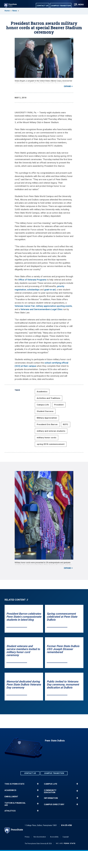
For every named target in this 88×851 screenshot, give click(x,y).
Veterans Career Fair (25, 306)
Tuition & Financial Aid (15, 804)
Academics (42, 391)
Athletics (10, 811)
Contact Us (42, 5)
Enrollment (11, 797)
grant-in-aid (50, 289)
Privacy (27, 837)
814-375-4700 (66, 825)
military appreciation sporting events (54, 306)
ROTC (65, 424)
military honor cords (46, 437)
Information (51, 798)
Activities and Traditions (48, 398)
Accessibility (54, 837)
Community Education (50, 791)
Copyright (66, 837)
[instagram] (50, 764)
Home (7, 11)
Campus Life (43, 405)
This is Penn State (14, 784)
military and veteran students (51, 431)
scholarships (33, 289)
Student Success (45, 411)
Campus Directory (54, 804)
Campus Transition (61, 5)
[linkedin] (44, 764)
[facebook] (38, 764)
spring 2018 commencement (51, 444)
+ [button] (38, 784)
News (14, 11)
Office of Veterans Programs (32, 279)
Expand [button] (67, 86)
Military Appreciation (47, 418)
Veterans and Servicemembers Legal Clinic (42, 309)
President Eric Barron (47, 424)
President (59, 405)
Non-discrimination (40, 837)
